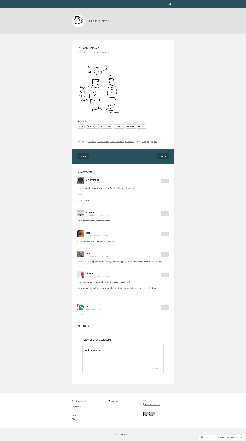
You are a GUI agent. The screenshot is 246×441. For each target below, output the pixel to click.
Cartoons (92, 141)
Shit (155, 141)
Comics (100, 141)
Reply (164, 181)
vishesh (90, 212)
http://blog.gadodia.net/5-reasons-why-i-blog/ (137, 288)
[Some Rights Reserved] (149, 415)
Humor (106, 141)
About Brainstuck (79, 401)
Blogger (150, 141)
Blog (144, 141)
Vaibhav (90, 273)
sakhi (88, 233)
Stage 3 (163, 156)
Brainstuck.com (100, 21)
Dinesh (89, 253)
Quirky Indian (93, 180)
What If (83, 156)
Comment (155, 369)
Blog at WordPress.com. (123, 434)
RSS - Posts (115, 401)
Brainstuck (103, 52)
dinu (88, 306)
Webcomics (129, 141)
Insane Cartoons (117, 141)
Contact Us (76, 407)
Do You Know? (88, 48)
